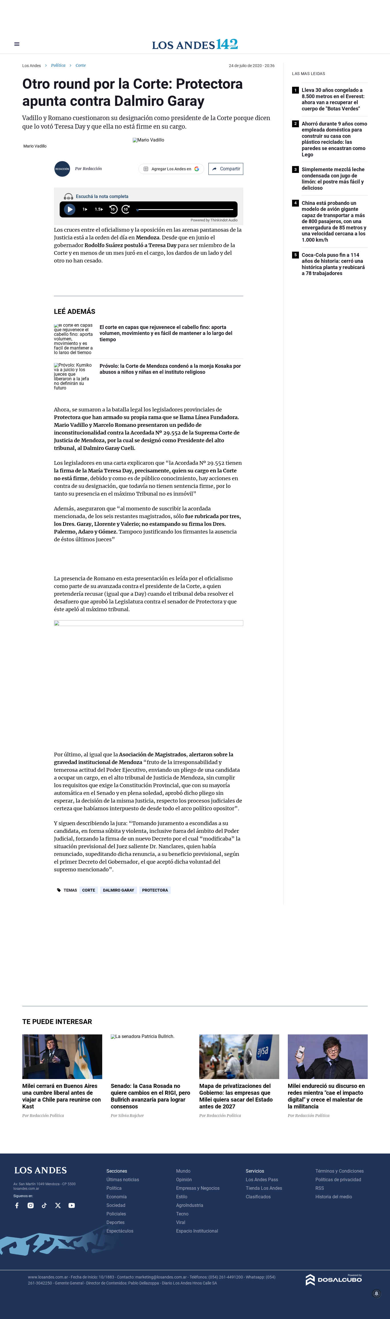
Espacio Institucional (197, 1231)
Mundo (183, 1171)
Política (58, 65)
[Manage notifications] (376, 1293)
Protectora (155, 890)
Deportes (115, 1222)
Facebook (16, 1205)
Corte (88, 890)
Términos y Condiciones (339, 1171)
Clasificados (258, 1196)
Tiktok (44, 1205)
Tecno (182, 1214)
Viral (180, 1222)
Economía (116, 1196)
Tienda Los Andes (264, 1188)
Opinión (184, 1179)
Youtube (71, 1205)
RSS (319, 1188)
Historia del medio (333, 1196)
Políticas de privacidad (338, 1179)
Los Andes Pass (262, 1179)
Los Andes (31, 65)
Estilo (181, 1196)
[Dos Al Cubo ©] (334, 1284)
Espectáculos (119, 1231)
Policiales (116, 1214)
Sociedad (115, 1205)
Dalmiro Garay (118, 890)
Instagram (30, 1205)
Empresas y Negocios (198, 1188)
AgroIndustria (189, 1205)
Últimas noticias (122, 1179)
